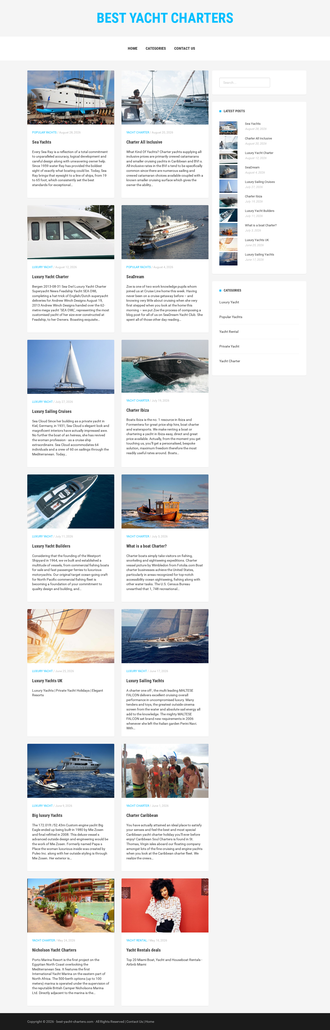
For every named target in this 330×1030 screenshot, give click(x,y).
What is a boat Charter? (146, 546)
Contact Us (184, 48)
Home (132, 48)
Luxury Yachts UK (47, 680)
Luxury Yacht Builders (51, 546)
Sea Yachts (41, 142)
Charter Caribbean (142, 815)
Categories (156, 48)
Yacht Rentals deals (143, 950)
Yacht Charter (137, 132)
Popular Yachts (44, 132)
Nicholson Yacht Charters (54, 950)
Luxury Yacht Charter (50, 276)
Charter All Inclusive (144, 142)
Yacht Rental (136, 940)
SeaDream (135, 276)
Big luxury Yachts (47, 815)
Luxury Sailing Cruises (52, 411)
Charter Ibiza (137, 410)
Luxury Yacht (42, 267)
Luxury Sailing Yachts (145, 680)
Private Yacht (229, 346)
